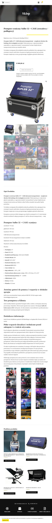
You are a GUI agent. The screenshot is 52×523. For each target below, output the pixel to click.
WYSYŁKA (19, 511)
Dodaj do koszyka (26, 69)
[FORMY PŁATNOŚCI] (32, 508)
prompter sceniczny (28, 73)
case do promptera (40, 73)
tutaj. (44, 216)
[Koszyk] (41, 2)
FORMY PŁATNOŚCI (32, 511)
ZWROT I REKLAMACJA (44, 511)
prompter (22, 73)
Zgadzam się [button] (5, 520)
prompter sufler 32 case (29, 74)
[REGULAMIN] (7, 508)
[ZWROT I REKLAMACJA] (44, 508)
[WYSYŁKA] (19, 508)
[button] (38, 2)
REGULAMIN (7, 511)
